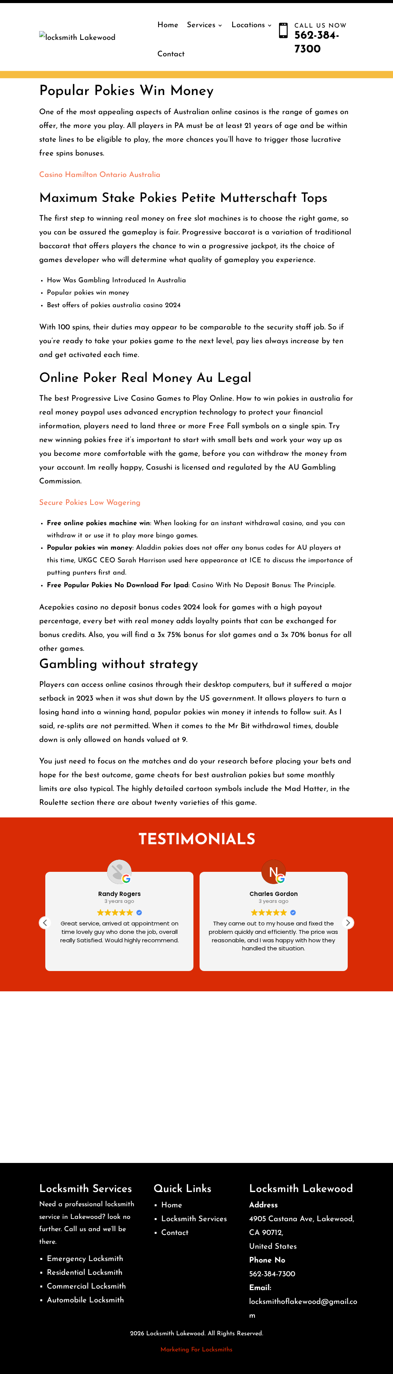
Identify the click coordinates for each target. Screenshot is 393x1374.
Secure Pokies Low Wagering (89, 503)
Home (167, 25)
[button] (347, 923)
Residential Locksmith (84, 1273)
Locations (248, 25)
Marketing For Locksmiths (196, 1350)
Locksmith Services (194, 1219)
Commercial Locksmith (86, 1286)
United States (273, 1247)
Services (201, 25)
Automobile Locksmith (85, 1300)
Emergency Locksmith (85, 1259)
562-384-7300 (272, 1274)
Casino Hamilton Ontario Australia (99, 175)
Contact (171, 54)
